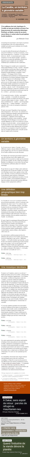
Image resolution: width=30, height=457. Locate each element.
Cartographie (11, 14)
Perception (20, 14)
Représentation (23, 15)
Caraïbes (4, 14)
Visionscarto (7, 2)
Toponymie (12, 16)
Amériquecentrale (7, 15)
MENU (26, 4)
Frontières (5, 16)
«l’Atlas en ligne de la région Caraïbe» (11, 363)
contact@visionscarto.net (10, 390)
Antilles (16, 15)
